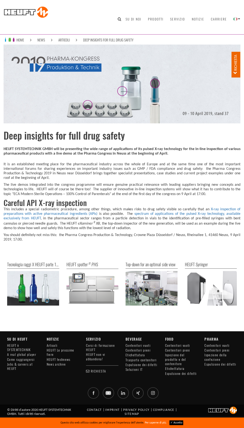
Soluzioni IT (134, 369)
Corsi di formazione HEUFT (100, 347)
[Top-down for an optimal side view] (152, 288)
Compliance (163, 410)
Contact (94, 410)
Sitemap (132, 414)
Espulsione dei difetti (141, 365)
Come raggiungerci (21, 359)
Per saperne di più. (156, 422)
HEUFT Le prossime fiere (60, 352)
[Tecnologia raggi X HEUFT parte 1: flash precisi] (33, 288)
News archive (56, 364)
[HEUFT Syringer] (211, 288)
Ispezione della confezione (215, 357)
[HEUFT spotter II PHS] (92, 288)
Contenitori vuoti (138, 345)
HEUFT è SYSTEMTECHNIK (19, 347)
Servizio (177, 19)
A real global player (21, 354)
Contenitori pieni (138, 350)
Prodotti (155, 19)
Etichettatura (135, 355)
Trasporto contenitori (141, 360)
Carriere (219, 19)
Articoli (64, 39)
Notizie (198, 19)
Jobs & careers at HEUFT (20, 366)
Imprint (112, 410)
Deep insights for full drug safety (108, 39)
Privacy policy (136, 410)
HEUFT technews (59, 359)
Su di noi (133, 19)
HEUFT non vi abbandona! (95, 356)
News (41, 39)
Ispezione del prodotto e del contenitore (175, 359)
